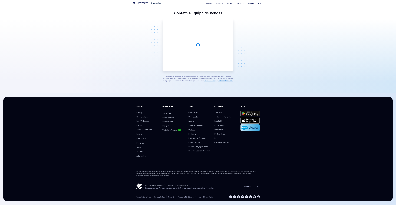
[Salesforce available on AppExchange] (250, 127)
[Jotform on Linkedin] (238, 196)
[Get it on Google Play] (250, 113)
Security (171, 197)
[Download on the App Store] (250, 120)
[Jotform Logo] (140, 3)
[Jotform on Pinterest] (250, 196)
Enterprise (156, 3)
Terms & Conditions (143, 197)
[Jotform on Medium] (242, 196)
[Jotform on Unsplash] (258, 196)
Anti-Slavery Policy (206, 197)
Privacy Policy (159, 197)
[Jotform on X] (234, 196)
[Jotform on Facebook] (230, 196)
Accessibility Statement (187, 197)
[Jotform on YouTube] (254, 196)
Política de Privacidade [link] (225, 81)
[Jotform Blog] (246, 196)
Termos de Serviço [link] (210, 81)
